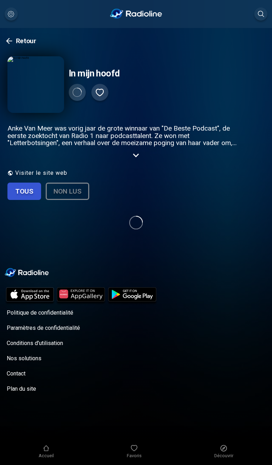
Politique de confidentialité (40, 312)
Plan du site (21, 388)
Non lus (67, 191)
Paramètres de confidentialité (43, 328)
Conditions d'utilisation (35, 343)
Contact (16, 373)
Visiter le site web (41, 173)
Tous (24, 191)
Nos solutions (24, 358)
